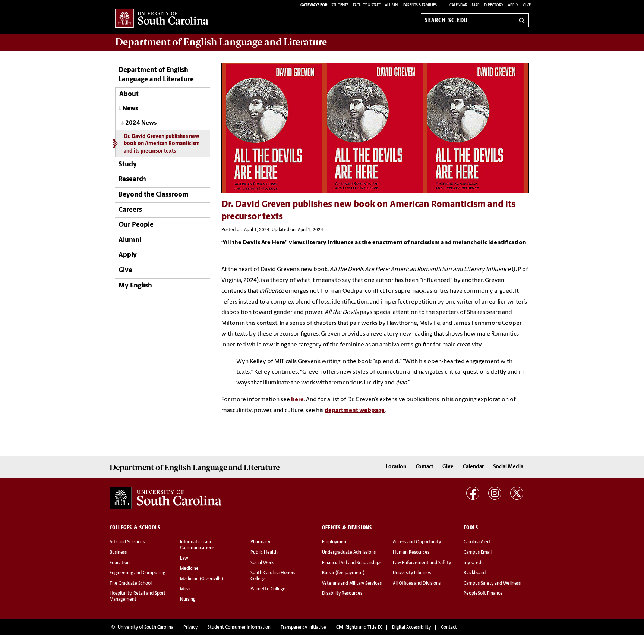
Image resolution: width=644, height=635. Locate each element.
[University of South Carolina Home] (161, 19)
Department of (221, 42)
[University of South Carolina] (165, 498)
